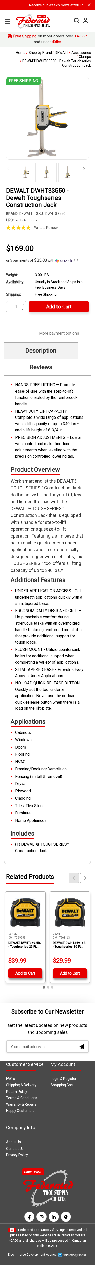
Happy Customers (20, 1111)
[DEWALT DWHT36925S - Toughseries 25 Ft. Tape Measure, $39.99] (25, 912)
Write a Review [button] (46, 228)
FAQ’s (10, 1079)
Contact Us (15, 1149)
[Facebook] (29, 1217)
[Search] (75, 20)
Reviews (41, 367)
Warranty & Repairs (21, 1104)
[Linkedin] (54, 1217)
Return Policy (16, 1092)
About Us (13, 1142)
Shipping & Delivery (21, 1085)
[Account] (84, 20)
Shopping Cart (62, 1085)
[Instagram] (41, 1217)
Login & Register (64, 1079)
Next (82, 168)
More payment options (59, 332)
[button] (47, 260)
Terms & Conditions (21, 1098)
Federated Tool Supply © (36, 1230)
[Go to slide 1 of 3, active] (44, 987)
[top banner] (89, 5)
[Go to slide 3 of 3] (52, 987)
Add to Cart (25, 973)
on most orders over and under (50, 39)
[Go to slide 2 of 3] (48, 987)
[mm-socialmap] (66, 1217)
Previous (10, 168)
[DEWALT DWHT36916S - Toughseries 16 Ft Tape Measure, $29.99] (70, 912)
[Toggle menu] (7, 21)
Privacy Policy (17, 1155)
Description (40, 350)
